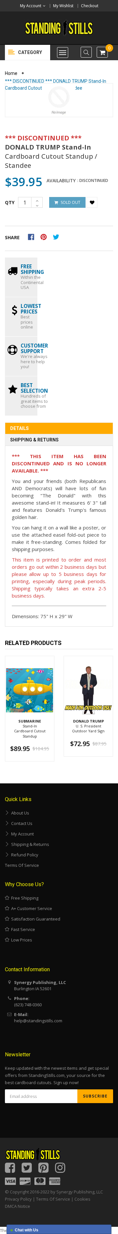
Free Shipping (23, 898)
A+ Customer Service (30, 908)
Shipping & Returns (34, 440)
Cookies (82, 1199)
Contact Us (20, 823)
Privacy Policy (18, 1199)
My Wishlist (63, 6)
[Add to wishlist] (92, 202)
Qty (9, 202)
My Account (21, 834)
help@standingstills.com (38, 1021)
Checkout (89, 6)
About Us (19, 813)
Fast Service (22, 929)
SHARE (12, 237)
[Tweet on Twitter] (58, 236)
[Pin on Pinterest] (45, 236)
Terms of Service (22, 865)
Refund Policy (23, 855)
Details (19, 428)
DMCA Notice (17, 1206)
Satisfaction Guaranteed (34, 919)
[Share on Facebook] (33, 236)
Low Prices (20, 940)
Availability (61, 180)
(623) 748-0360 (28, 1005)
